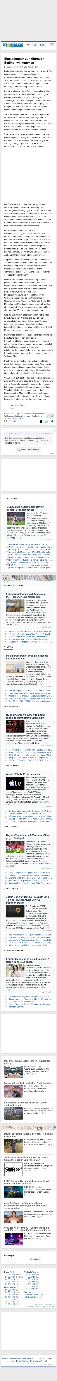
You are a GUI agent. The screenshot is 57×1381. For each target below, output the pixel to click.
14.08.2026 (30, 1279)
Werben (25, 1360)
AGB (24, 1358)
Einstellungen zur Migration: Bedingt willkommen (24, 60)
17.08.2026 (10, 1304)
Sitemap (5, 1358)
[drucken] (52, 416)
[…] (15, 537)
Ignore (45, 1306)
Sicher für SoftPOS (16, 1006)
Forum (12, 1360)
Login (34, 45)
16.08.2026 (30, 1274)
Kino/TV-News (11, 765)
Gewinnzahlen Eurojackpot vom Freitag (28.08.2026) (31, 557)
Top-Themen (11, 498)
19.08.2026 (10, 1299)
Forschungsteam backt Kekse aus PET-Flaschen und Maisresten (26, 595)
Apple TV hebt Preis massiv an (23, 774)
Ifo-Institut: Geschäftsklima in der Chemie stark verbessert (26, 1104)
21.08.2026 (10, 1294)
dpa (36, 66)
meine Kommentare (34, 1306)
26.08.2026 (10, 1279)
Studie (12, 408)
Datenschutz (15, 1358)
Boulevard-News (13, 585)
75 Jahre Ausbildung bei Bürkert (22, 1001)
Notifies (52, 1306)
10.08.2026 (30, 1288)
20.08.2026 (10, 1297)
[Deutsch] (28, 44)
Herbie (13, 433)
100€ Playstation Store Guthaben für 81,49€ (27, 813)
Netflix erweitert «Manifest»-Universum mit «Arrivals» (30, 811)
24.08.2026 (10, 1284)
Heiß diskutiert (31, 1297)
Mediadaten (32, 1358)
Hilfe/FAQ (34, 1360)
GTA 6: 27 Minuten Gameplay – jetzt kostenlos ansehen (31, 752)
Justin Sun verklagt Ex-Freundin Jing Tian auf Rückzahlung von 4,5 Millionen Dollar (27, 899)
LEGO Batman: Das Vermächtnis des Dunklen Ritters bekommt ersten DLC (27, 1182)
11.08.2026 (30, 1286)
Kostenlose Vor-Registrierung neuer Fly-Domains (29, 996)
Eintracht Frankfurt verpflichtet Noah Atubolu (27, 1082)
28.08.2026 (10, 1274)
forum (52, 453)
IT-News (8, 647)
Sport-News (10, 826)
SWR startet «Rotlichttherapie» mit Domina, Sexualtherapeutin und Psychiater (26, 1158)
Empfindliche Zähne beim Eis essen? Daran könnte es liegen (27, 960)
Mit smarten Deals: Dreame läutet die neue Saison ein (27, 657)
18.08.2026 (10, 1301)
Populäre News (31, 1294)
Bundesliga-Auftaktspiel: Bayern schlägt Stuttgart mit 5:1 (25, 508)
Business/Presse (13, 950)
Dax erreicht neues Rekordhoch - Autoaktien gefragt (27, 1062)
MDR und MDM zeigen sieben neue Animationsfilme (30, 816)
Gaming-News (11, 706)
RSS (45, 1360)
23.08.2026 (10, 1289)
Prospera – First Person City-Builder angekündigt (29, 757)
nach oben (47, 1364)
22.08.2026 (10, 1292)
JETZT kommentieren (30, 449)
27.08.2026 (10, 1276)
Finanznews (10, 888)
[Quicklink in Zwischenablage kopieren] (48, 416)
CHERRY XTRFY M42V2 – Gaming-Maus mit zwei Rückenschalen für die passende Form (27, 1229)
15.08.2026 (30, 1276)
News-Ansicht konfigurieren (44, 1304)
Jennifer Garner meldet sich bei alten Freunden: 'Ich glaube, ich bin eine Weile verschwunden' (25, 1206)
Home (51, 1358)
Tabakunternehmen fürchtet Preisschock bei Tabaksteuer (32, 562)
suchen (36, 1259)
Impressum (43, 1358)
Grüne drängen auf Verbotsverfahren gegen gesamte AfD (32, 567)
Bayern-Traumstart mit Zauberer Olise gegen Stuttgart (27, 836)
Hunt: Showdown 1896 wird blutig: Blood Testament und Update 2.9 (25, 716)
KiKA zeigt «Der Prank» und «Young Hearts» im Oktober (32, 818)
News (18, 1360)
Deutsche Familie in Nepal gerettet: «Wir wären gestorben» (28, 1135)
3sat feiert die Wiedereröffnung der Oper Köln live (29, 821)
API (40, 1360)
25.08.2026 (10, 1281)
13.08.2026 (30, 1281)
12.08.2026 (30, 1284)
